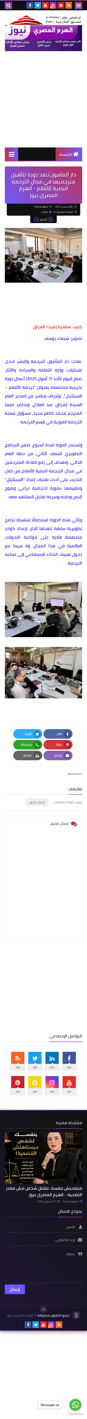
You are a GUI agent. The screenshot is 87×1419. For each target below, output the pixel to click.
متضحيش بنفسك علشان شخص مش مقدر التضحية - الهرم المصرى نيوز (44, 1191)
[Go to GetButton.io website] (75, 1414)
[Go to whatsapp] (75, 1405)
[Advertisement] (43, 99)
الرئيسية (65, 154)
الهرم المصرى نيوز (20, 1315)
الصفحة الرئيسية (65, 212)
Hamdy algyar (70, 1201)
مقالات (44, 212)
